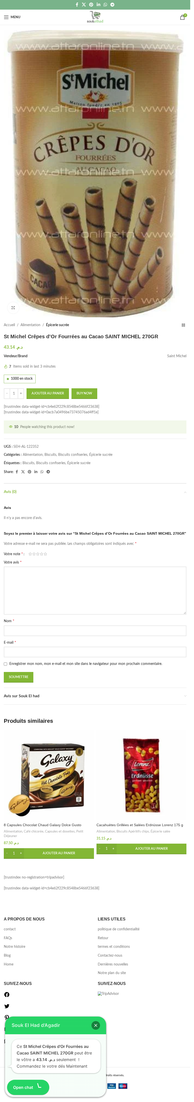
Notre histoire (14, 947)
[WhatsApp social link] (105, 5)
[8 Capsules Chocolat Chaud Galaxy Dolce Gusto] (49, 775)
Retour (103, 938)
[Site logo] (95, 17)
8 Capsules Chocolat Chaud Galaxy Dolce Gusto (42, 825)
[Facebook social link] (77, 5)
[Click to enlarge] (13, 307)
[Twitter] (7, 1008)
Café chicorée (33, 831)
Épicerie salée (160, 831)
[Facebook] (7, 996)
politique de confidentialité (118, 929)
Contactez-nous (110, 955)
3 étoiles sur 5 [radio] (38, 554)
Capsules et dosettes (60, 831)
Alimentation (30, 325)
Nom (9, 621)
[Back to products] (183, 325)
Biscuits (50, 455)
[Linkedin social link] (98, 5)
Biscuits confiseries (72, 455)
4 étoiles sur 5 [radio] (41, 554)
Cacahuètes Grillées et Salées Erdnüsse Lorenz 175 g (139, 825)
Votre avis (13, 562)
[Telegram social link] (112, 5)
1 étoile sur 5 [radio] (30, 554)
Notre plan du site (112, 973)
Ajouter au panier (48, 393)
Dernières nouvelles (113, 964)
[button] (49, 853)
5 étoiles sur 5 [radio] (45, 554)
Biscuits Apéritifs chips (132, 831)
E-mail (10, 642)
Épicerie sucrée (57, 325)
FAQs (8, 938)
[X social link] (83, 5)
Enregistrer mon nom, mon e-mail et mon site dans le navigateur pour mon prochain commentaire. (85, 664)
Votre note (13, 554)
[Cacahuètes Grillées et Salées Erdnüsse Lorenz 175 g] (141, 775)
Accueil (9, 325)
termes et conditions (114, 947)
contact (10, 929)
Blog (7, 955)
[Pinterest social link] (91, 5)
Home (8, 964)
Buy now (84, 393)
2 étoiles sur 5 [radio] (34, 554)
